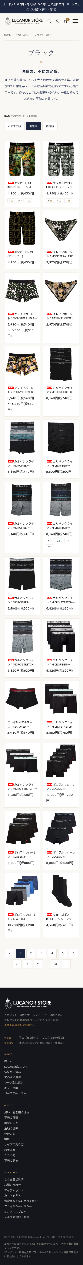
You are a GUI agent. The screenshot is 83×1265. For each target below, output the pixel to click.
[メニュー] (75, 21)
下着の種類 (11, 1117)
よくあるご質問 (14, 1179)
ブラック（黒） (43, 34)
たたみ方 (9, 1155)
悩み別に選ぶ (12, 1077)
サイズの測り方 (14, 1144)
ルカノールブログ (15, 1212)
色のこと (9, 1133)
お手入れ (9, 1150)
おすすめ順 (14, 126)
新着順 (33, 126)
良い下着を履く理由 (16, 1112)
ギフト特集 (11, 1088)
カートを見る (12, 1195)
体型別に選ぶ (12, 1072)
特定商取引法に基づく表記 (20, 1201)
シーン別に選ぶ (13, 1082)
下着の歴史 (11, 1160)
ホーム (8, 1061)
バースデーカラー (15, 1093)
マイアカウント (14, 1190)
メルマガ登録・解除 (16, 1217)
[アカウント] (57, 21)
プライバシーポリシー (18, 1206)
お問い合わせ (12, 1184)
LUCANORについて (16, 1066)
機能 (7, 1139)
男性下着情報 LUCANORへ (19, 1025)
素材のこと (11, 1123)
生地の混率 (11, 1128)
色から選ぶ (22, 34)
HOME (7, 34)
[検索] (49, 21)
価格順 (50, 126)
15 (55, 964)
